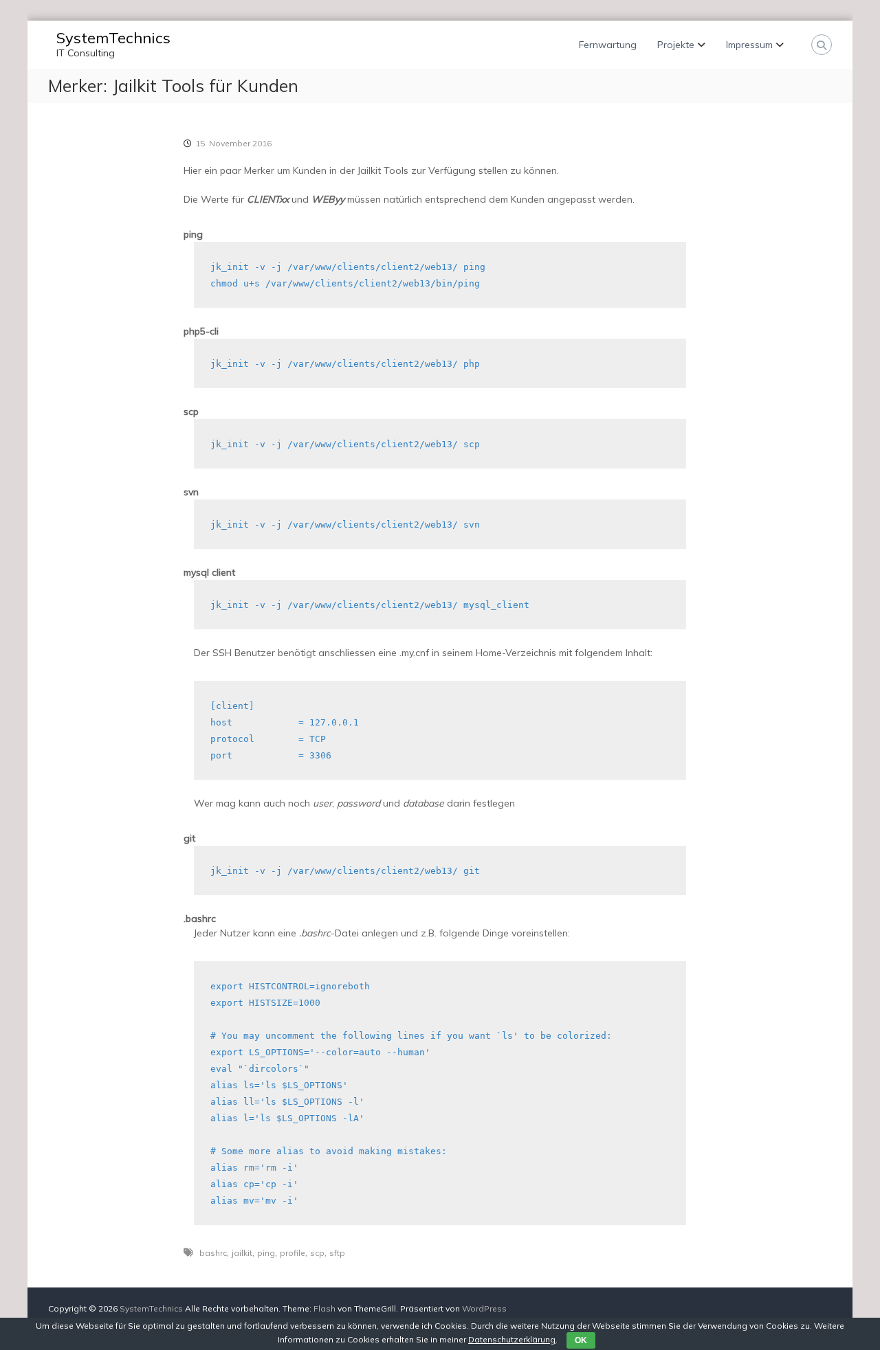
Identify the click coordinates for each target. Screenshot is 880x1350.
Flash (325, 1308)
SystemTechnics (113, 37)
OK (581, 1340)
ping (266, 1253)
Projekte (675, 44)
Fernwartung (608, 44)
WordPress (484, 1308)
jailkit (242, 1253)
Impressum (749, 44)
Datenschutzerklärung (512, 1339)
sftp (337, 1253)
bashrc (213, 1253)
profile (292, 1253)
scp (317, 1253)
